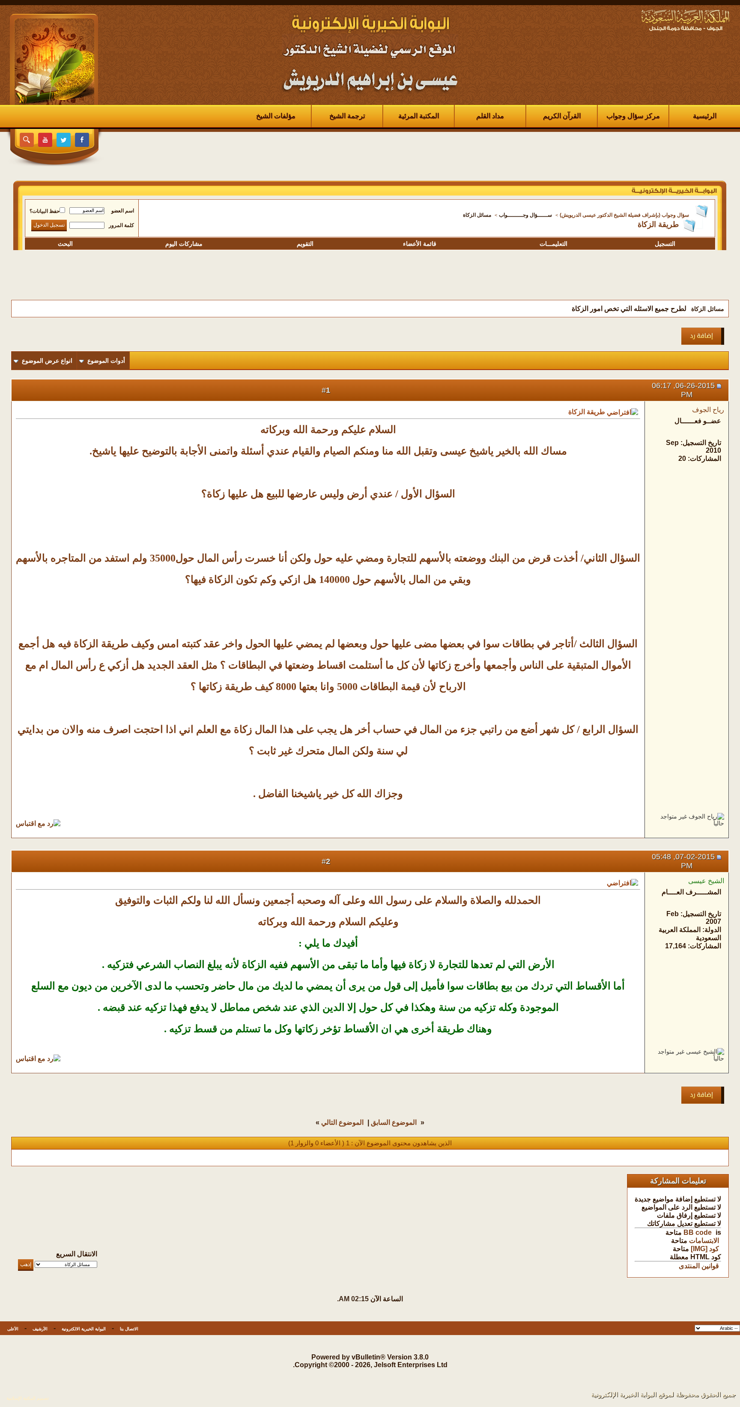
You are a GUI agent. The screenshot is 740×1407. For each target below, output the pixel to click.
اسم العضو (122, 211)
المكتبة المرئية (418, 115)
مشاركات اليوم (184, 243)
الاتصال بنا (129, 1328)
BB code (697, 1232)
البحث (65, 243)
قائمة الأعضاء (419, 243)
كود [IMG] (705, 1248)
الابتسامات (704, 1240)
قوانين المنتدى (699, 1266)
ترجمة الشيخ (347, 115)
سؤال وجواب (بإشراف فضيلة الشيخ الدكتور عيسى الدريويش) (624, 215)
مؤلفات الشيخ (275, 115)
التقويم (305, 243)
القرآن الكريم (562, 115)
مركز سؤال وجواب (633, 115)
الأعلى (12, 1328)
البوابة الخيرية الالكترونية (84, 1328)
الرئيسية (704, 115)
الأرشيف (40, 1328)
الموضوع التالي (342, 1122)
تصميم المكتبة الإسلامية (27, 1398)
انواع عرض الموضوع (47, 360)
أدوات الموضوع (106, 360)
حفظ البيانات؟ (45, 211)
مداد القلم (490, 115)
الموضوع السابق (394, 1122)
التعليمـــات (553, 243)
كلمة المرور (121, 225)
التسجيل (665, 243)
